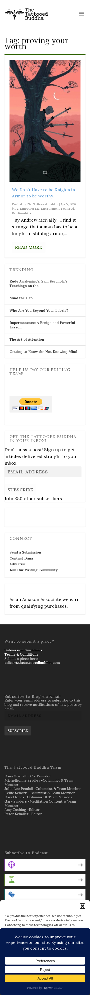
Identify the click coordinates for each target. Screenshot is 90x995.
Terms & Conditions (21, 654)
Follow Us (19, 514)
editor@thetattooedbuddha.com (32, 662)
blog (15, 208)
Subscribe (20, 490)
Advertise (18, 564)
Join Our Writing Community (34, 570)
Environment (50, 208)
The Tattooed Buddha (42, 204)
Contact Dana (21, 558)
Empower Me (30, 208)
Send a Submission (25, 552)
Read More (28, 247)
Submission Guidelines (23, 650)
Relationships (21, 213)
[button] (82, 906)
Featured (67, 208)
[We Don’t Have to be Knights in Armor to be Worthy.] (45, 121)
